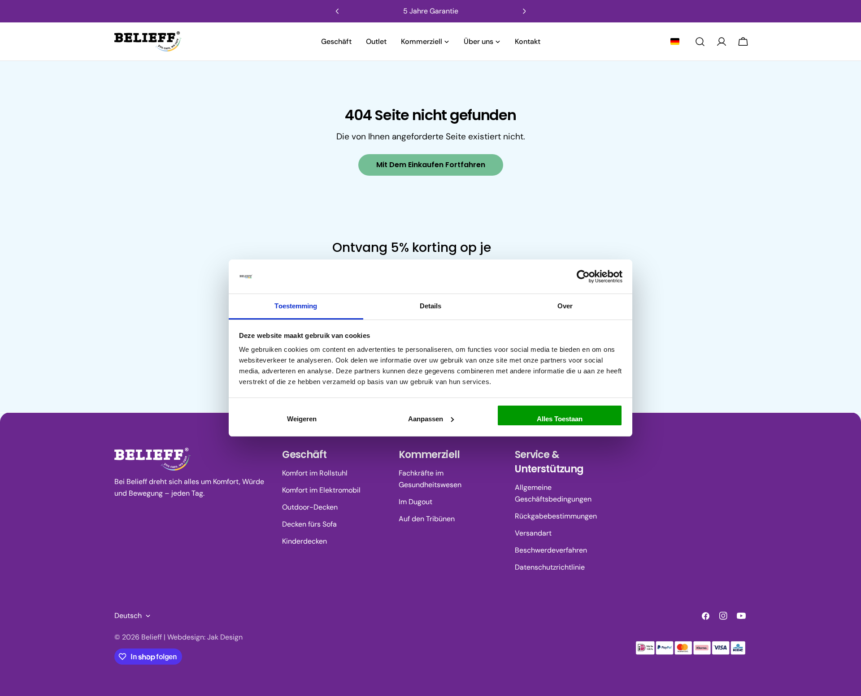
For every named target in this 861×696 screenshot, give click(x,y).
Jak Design (225, 637)
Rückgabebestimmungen (556, 516)
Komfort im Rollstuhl (315, 473)
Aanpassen (425, 419)
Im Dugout (415, 501)
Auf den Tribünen (427, 518)
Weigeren (302, 419)
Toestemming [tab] (295, 306)
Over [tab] (565, 306)
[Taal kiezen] (675, 42)
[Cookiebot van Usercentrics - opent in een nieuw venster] (583, 276)
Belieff (151, 637)
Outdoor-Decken (310, 507)
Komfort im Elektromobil (321, 490)
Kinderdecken (304, 541)
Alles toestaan (560, 419)
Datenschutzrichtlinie (550, 567)
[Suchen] (700, 42)
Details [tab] (431, 306)
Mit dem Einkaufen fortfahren (430, 165)
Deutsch (128, 615)
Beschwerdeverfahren (551, 550)
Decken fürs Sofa (309, 524)
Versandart (533, 533)
